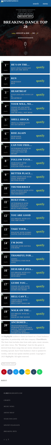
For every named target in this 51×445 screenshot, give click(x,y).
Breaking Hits (25, 17)
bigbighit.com (15, 393)
